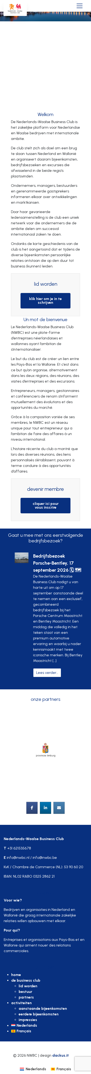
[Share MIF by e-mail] (59, 808)
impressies (28, 1020)
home (16, 975)
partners (26, 997)
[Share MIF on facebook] (32, 808)
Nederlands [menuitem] (36, 1069)
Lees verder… (48, 672)
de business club (25, 980)
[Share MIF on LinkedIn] (45, 808)
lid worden (28, 986)
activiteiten (21, 1003)
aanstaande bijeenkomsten (43, 1008)
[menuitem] (49, 1025)
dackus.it (60, 1055)
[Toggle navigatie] (79, 5)
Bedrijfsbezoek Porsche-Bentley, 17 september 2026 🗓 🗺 (57, 563)
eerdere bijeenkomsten (39, 1014)
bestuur (25, 991)
